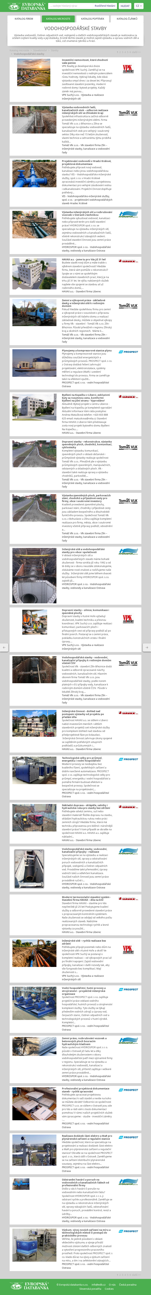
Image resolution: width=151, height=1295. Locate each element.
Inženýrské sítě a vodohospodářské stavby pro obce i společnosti (83, 551)
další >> (136, 52)
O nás (112, 1284)
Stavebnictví (40, 50)
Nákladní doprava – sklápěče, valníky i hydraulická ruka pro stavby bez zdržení (86, 807)
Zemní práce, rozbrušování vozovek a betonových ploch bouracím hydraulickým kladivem (84, 1041)
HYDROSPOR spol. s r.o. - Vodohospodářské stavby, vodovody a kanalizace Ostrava (86, 248)
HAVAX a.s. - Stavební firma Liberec (81, 291)
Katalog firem (24, 18)
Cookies (109, 1288)
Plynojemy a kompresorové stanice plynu (87, 350)
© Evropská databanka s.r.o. (72, 1284)
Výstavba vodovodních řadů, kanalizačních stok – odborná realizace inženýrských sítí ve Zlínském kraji (85, 110)
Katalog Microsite (58, 18)
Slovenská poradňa (90, 1288)
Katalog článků (127, 18)
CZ (137, 5)
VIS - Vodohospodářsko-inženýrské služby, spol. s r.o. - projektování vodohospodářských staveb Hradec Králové (87, 200)
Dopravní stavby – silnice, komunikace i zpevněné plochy (85, 611)
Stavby (54, 50)
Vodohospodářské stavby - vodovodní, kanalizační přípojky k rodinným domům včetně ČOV (86, 660)
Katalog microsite (19, 50)
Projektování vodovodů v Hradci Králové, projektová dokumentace (86, 162)
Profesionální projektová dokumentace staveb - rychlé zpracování (85, 1090)
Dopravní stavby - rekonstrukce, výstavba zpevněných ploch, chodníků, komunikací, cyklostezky (87, 444)
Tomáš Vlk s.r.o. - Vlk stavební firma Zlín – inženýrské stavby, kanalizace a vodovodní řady (86, 149)
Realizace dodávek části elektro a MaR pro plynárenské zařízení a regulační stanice (87, 1137)
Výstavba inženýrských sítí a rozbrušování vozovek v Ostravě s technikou (87, 213)
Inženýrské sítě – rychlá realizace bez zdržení (84, 942)
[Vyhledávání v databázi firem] (29, 1287)
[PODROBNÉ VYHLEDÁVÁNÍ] (4, 647)
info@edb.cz (99, 1284)
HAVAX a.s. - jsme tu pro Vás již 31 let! (84, 259)
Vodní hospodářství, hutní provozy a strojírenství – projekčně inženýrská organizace (84, 990)
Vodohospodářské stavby (29, 54)
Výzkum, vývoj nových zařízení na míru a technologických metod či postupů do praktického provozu (86, 1232)
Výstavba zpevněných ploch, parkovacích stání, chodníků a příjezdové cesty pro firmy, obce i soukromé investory (86, 498)
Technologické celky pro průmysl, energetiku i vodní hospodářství (82, 759)
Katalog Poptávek (92, 18)
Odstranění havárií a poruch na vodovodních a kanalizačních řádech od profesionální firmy (85, 1182)
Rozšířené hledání (105, 5)
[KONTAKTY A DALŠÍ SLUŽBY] (147, 647)
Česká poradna (127, 1284)
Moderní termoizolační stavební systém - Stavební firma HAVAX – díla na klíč (86, 898)
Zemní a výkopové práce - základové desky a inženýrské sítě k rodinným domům (83, 303)
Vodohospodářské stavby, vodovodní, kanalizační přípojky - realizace (84, 850)
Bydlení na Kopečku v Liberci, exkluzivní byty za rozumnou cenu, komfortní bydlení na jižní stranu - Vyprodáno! (86, 397)
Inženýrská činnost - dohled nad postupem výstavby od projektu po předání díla (83, 714)
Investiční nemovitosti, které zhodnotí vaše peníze (85, 61)
